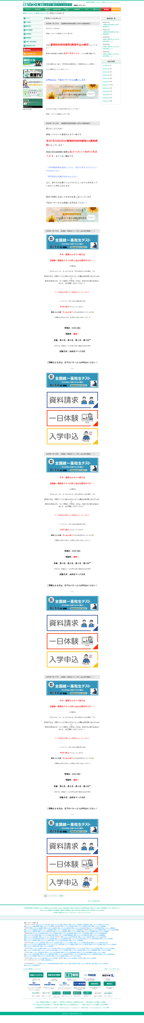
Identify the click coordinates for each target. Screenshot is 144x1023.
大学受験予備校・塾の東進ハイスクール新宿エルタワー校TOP (40, 908)
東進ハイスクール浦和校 (36, 948)
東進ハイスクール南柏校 (58, 956)
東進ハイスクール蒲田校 (51, 933)
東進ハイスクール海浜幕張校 (84, 952)
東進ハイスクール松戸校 (44, 956)
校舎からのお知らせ (75, 908)
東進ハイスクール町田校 (30, 940)
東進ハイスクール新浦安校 (47, 954)
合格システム (43, 910)
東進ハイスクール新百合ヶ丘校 (99, 942)
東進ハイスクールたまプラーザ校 (52, 944)
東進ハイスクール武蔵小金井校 (60, 940)
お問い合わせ (84, 1007)
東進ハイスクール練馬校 (101, 931)
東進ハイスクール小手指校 (107, 948)
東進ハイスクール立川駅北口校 (32, 938)
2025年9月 (106, 94)
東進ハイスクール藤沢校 (109, 944)
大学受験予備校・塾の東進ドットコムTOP (46, 1007)
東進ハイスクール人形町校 (47, 926)
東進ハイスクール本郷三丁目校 (82, 926)
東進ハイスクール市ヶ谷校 (43, 924)
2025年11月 (106, 88)
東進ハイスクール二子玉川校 (46, 937)
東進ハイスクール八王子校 (75, 938)
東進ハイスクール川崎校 (66, 942)
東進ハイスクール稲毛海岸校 (68, 952)
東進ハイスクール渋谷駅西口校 (98, 933)
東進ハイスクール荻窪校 (30, 931)
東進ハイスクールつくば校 (37, 958)
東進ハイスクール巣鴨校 (74, 931)
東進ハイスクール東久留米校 (91, 938)
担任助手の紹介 (86, 908)
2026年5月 (106, 68)
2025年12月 (106, 84)
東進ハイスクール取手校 (51, 958)
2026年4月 (106, 72)
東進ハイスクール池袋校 (95, 929)
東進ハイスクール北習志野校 (31, 954)
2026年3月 (106, 75)
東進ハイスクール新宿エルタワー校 (99, 924)
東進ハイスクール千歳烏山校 (81, 935)
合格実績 (62, 910)
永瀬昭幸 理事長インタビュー (93, 2)
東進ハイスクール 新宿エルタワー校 (35, 13)
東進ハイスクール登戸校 (81, 944)
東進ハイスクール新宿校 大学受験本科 (79, 924)
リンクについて (75, 1007)
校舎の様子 (66, 908)
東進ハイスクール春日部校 (65, 948)
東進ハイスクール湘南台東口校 (82, 942)
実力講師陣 (56, 910)
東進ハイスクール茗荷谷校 (99, 926)
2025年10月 (106, 91)
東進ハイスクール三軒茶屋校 (81, 933)
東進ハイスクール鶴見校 (68, 944)
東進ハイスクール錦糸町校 (93, 928)
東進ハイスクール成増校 (88, 931)
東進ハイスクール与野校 (104, 950)
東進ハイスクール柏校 (99, 952)
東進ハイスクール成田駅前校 (106, 954)
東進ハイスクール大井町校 (37, 933)
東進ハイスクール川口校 (78, 948)
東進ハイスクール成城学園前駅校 (64, 935)
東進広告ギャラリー (29, 106)
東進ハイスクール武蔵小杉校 (31, 946)
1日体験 (55, 912)
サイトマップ (116, 2)
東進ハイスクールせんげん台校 (46, 950)
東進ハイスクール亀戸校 (64, 928)
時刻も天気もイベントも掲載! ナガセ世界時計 (95, 1004)
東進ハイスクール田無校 (47, 938)
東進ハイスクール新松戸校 (62, 954)
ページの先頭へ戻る (94, 900)
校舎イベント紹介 (95, 908)
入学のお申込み (100, 910)
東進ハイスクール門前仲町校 (75, 929)
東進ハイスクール (107, 2)
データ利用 (106, 1007)
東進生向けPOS (85, 910)
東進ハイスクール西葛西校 (46, 929)
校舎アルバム (115, 908)
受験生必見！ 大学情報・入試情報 (96, 1002)
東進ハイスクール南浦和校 (90, 950)
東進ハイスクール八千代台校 (73, 956)
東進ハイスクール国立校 (84, 937)
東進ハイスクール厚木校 (52, 942)
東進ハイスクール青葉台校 (38, 942)
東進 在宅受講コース (47, 960)
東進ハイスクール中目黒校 (31, 937)
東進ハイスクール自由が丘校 (46, 935)
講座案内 (50, 910)
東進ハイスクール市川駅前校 (52, 952)
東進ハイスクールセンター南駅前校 (33, 944)
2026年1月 (106, 81)
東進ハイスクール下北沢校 (31, 935)
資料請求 (93, 910)
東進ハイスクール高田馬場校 (31, 926)
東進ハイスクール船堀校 (60, 929)
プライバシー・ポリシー (76, 912)
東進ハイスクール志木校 (30, 950)
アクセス (60, 908)
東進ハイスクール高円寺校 (45, 931)
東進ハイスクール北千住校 (79, 928)
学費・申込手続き (76, 910)
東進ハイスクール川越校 (92, 948)
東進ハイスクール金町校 (50, 928)
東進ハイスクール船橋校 (30, 956)
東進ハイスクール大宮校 (50, 948)
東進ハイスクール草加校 (61, 950)
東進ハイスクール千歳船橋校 (97, 935)
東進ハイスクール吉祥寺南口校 (69, 937)
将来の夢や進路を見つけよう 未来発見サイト (66, 1004)
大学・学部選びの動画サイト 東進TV (46, 1002)
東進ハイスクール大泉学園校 (111, 929)
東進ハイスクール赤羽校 (67, 926)
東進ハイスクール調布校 (61, 938)
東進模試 (68, 910)
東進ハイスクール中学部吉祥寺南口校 (49, 963)
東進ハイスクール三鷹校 (44, 940)
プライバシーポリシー (96, 1007)
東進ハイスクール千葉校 (76, 954)
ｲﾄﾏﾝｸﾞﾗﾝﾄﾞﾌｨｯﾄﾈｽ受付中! (34, 990)
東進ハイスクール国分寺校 (99, 937)
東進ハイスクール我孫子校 (37, 952)
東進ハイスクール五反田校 (66, 933)
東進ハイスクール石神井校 (60, 931)
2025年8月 (106, 97)
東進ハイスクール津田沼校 (91, 954)
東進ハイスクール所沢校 (75, 950)
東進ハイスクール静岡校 (70, 958)
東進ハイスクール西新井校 (31, 929)
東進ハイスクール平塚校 (95, 944)
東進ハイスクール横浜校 (46, 946)
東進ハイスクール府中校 (106, 938)
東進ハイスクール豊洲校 (107, 928)
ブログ (109, 908)
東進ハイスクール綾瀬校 (36, 928)
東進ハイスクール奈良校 (89, 958)
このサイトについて (64, 1007)
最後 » (62, 896)
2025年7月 (106, 101)
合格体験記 (104, 908)
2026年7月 (106, 65)
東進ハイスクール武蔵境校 (76, 940)
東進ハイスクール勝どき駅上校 (59, 924)
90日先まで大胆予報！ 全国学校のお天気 (71, 1002)
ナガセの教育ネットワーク (32, 969)
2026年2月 (106, 78)
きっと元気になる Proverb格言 (42, 1004)
